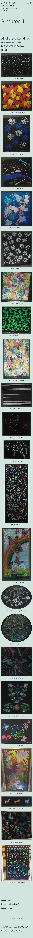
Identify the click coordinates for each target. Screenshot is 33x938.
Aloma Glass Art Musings (15, 927)
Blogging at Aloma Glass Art (10, 904)
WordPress (19, 931)
